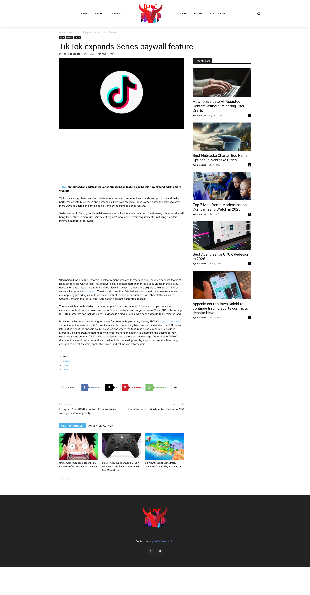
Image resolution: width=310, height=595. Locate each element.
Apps (71, 32)
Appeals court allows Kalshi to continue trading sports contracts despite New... (220, 308)
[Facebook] (150, 551)
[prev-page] (61, 477)
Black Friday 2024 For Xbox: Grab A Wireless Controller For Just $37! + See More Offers (120, 466)
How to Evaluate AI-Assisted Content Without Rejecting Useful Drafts (220, 106)
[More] (175, 387)
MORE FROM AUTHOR (100, 425)
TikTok (77, 37)
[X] (159, 551)
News (69, 37)
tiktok (65, 369)
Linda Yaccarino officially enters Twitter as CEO (156, 409)
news (65, 365)
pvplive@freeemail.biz (161, 541)
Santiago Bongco (71, 53)
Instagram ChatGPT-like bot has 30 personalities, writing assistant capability (88, 411)
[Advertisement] (121, 158)
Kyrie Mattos (199, 115)
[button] (258, 13)
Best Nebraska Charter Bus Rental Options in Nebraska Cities (221, 157)
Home (62, 32)
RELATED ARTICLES (72, 425)
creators (67, 361)
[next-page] (67, 477)
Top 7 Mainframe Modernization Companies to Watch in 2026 (220, 207)
